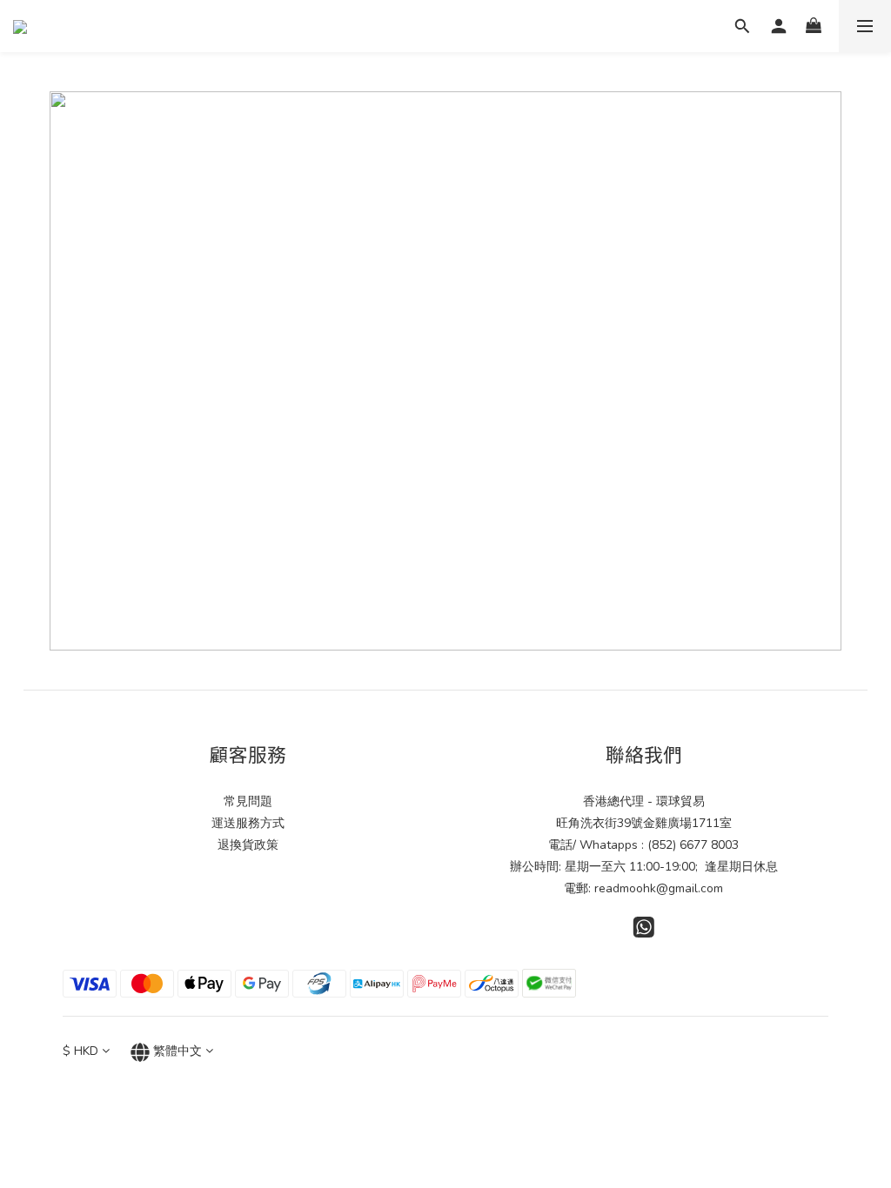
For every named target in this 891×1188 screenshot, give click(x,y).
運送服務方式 (248, 823)
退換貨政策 (248, 845)
